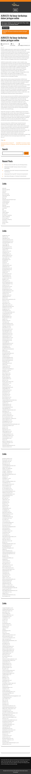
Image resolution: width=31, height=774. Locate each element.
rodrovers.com (5, 302)
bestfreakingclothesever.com (9, 707)
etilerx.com (4, 350)
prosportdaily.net (6, 377)
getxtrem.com (5, 677)
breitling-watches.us (7, 472)
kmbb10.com (5, 676)
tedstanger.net (5, 361)
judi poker (4, 196)
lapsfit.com (4, 319)
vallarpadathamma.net (7, 652)
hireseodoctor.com (6, 317)
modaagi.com (5, 509)
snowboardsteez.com (7, 671)
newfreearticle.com (7, 664)
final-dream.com (6, 373)
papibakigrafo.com (6, 570)
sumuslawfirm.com (6, 710)
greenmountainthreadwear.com (10, 713)
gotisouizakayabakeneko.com (9, 640)
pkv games (5, 213)
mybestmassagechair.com (8, 553)
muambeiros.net (6, 532)
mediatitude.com (6, 482)
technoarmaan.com (7, 422)
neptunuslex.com (6, 467)
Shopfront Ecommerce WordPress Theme (13, 770)
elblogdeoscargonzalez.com (9, 536)
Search (5, 149)
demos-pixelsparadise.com (9, 481)
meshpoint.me (5, 642)
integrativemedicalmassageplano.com (11, 696)
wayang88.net (5, 342)
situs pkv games (6, 189)
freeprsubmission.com (7, 387)
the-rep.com (5, 498)
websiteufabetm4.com (7, 343)
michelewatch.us (6, 470)
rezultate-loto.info (6, 326)
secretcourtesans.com (7, 239)
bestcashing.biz (6, 528)
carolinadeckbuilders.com (8, 494)
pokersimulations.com (7, 323)
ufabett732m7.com (6, 383)
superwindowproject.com (8, 569)
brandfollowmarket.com (8, 721)
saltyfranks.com (6, 499)
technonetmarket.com (7, 360)
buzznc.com (5, 427)
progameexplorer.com (7, 434)
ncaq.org (4, 262)
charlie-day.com (6, 690)
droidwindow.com (6, 386)
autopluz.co (5, 477)
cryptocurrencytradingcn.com (9, 717)
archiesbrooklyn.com (7, 531)
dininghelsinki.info (6, 347)
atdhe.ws (4, 549)
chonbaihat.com (6, 535)
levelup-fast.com (6, 320)
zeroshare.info (5, 505)
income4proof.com (7, 256)
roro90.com (5, 619)
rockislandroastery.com (8, 435)
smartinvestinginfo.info (7, 357)
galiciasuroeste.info (7, 512)
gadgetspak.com (6, 315)
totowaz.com (5, 718)
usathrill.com (5, 403)
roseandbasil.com (6, 546)
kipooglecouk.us (6, 563)
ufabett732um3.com (7, 363)
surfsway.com (5, 293)
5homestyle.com (6, 596)
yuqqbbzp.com (6, 309)
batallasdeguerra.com (7, 514)
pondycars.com (6, 395)
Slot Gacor (6, 28)
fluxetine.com (5, 556)
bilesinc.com (5, 506)
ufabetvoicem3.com (7, 339)
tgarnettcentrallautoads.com (9, 474)
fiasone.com (5, 686)
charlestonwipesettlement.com (9, 720)
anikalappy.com (6, 346)
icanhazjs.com (5, 572)
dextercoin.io (5, 593)
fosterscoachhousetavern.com (9, 659)
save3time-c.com (6, 478)
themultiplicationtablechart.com (9, 590)
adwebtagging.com (7, 725)
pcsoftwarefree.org (7, 269)
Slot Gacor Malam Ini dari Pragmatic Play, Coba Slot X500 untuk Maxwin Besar (15, 23)
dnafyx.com (5, 272)
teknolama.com (6, 654)
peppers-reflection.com (8, 740)
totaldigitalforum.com (7, 421)
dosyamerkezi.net (6, 487)
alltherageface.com (7, 431)
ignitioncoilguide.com (7, 441)
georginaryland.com (7, 545)
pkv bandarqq (5, 194)
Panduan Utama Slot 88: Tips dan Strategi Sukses (15, 164)
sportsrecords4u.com (7, 329)
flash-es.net (5, 700)
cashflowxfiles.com (6, 674)
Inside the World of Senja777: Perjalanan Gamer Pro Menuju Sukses (8, 144)
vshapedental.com (6, 404)
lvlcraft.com (5, 298)
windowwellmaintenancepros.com (10, 742)
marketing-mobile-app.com (9, 683)
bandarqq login (13, 764)
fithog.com (4, 542)
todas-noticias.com (7, 625)
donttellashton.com (6, 616)
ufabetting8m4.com (7, 332)
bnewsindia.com (6, 391)
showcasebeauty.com (7, 489)
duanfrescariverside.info (8, 349)
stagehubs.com (6, 235)
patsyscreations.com (7, 255)
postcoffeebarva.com (7, 647)
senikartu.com (5, 626)
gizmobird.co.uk (6, 463)
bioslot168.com (5, 444)
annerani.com (5, 501)
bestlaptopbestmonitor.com (9, 543)
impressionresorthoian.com (8, 705)
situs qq (4, 198)
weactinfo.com (5, 679)
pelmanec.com (6, 612)
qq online (4, 208)
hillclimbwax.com (6, 732)
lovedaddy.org (5, 694)
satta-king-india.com (7, 305)
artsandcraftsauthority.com (8, 445)
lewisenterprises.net (7, 268)
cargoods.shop (6, 633)
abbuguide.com (6, 281)
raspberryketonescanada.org (9, 400)
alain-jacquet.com (6, 639)
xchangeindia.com (6, 412)
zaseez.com (5, 249)
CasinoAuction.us (6, 562)
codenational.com (6, 432)
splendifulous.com (6, 327)
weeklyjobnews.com (7, 723)
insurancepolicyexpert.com (8, 491)
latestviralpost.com (6, 663)
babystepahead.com (7, 728)
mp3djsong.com (6, 464)
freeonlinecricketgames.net (8, 526)
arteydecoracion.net (7, 541)
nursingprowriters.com (7, 711)
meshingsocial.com (7, 680)
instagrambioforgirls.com (8, 673)
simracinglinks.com (6, 485)
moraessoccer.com (7, 518)
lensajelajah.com (6, 259)
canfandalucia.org (6, 405)
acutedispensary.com (7, 714)
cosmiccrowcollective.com (8, 637)
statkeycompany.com (7, 492)
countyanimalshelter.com (8, 724)
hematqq (24, 762)
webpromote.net (6, 538)
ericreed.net (5, 555)
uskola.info (4, 364)
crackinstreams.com (7, 313)
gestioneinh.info (6, 376)
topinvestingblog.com (7, 495)
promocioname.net (7, 524)
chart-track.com (6, 521)
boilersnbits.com (6, 662)
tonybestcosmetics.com (8, 425)
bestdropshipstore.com (7, 290)
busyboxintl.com (6, 644)
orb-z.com (4, 657)
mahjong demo (6, 201)
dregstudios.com (6, 515)
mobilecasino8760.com (7, 558)
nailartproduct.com (6, 295)
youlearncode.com (6, 278)
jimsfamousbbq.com (7, 458)
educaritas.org (5, 258)
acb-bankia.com (6, 698)
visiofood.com (5, 384)
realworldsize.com (6, 653)
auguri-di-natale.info (7, 468)
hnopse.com (5, 734)
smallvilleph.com (6, 511)
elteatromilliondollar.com (8, 649)
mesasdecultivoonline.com (8, 660)
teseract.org (5, 380)
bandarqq (4, 221)
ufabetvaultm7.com (6, 336)
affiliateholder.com (6, 744)
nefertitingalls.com (6, 254)
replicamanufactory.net (7, 325)
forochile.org (5, 519)
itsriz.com (4, 632)
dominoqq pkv (5, 202)
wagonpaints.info (6, 366)
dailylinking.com (6, 271)
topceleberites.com (7, 330)
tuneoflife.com (5, 741)
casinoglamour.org (6, 592)
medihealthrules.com (7, 401)
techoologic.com (6, 398)
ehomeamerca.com (7, 286)
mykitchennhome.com (7, 565)
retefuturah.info (6, 356)
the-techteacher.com (7, 417)
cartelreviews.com (6, 292)
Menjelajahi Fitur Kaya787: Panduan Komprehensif (16, 174)
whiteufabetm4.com (7, 344)
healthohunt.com (6, 354)
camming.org (5, 244)
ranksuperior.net (6, 727)
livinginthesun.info (6, 630)
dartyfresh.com (6, 266)
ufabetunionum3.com (7, 333)
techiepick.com (6, 393)
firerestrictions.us (6, 529)
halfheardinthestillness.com (8, 552)
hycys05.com (5, 669)
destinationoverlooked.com (8, 730)
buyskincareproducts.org (8, 586)
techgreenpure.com (7, 289)
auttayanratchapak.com (8, 646)
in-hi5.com (4, 622)
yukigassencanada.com (8, 306)
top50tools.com (6, 497)
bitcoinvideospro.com (7, 636)
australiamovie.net (6, 461)
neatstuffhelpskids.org (7, 516)
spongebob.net (6, 643)
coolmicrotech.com (7, 414)
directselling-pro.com (7, 437)
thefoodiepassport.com (8, 567)
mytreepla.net (5, 322)
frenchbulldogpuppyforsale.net (9, 587)
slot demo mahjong (7, 215)
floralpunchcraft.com (7, 684)
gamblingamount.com (7, 731)
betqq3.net (4, 559)
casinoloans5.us (6, 560)
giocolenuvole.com (6, 273)
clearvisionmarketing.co (8, 368)
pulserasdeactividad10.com (8, 579)
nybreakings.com (6, 408)
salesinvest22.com (6, 378)
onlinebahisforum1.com (7, 241)
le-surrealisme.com (7, 488)
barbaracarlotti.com (7, 580)
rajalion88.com (5, 245)
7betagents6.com (6, 310)
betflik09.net (5, 261)
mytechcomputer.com (7, 442)
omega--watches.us (7, 471)
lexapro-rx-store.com (7, 584)
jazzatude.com (5, 502)
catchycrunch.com (6, 251)
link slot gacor (5, 218)
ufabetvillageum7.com (7, 337)
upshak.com (5, 701)
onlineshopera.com (7, 265)
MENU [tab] (15, 10)
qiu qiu (3, 223)
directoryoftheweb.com (7, 615)
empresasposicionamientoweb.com (11, 424)
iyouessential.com (6, 275)
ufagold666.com (6, 388)
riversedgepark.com (7, 248)
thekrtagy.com (5, 411)
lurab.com (4, 439)
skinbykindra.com (6, 429)
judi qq (3, 192)
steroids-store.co (6, 539)
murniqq (19, 762)
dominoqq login (7, 761)
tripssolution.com (6, 303)
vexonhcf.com (5, 480)
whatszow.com (5, 285)
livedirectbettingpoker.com (8, 691)
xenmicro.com (5, 264)
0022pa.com (5, 504)
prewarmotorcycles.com (8, 484)
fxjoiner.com (5, 428)
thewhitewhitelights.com (8, 548)
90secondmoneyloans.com (8, 299)
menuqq (3, 759)
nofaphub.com (5, 252)
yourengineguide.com (7, 407)
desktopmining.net (6, 582)
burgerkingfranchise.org (8, 650)
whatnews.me (5, 371)
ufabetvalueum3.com (7, 334)
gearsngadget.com (7, 316)
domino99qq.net (6, 613)
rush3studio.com (6, 618)
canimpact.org (5, 573)
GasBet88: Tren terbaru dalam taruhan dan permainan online (23, 143)
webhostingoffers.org (7, 283)
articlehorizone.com (7, 307)
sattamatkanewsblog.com (8, 715)
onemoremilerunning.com (8, 670)
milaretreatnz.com (6, 508)
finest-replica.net (6, 374)
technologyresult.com (7, 282)
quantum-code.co (6, 370)
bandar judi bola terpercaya (9, 199)
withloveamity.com (6, 276)
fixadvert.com (5, 475)
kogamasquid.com (6, 589)
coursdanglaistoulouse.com (9, 465)
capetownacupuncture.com (9, 635)
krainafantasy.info (6, 623)
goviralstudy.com (6, 575)
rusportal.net (5, 627)
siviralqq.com (5, 704)
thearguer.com (5, 681)
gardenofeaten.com (7, 667)
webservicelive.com (7, 446)
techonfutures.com (6, 397)
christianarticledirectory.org (8, 594)
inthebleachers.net (6, 583)
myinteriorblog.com (7, 390)
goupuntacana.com (7, 247)
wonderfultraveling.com (8, 522)
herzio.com (5, 620)
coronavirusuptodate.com (8, 312)
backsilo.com (5, 703)
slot (4, 140)
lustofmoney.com (6, 737)
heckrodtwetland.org (7, 550)
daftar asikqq (5, 212)
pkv (3, 209)
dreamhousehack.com (7, 415)
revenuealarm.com (6, 438)
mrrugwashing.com (7, 697)
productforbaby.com (7, 656)
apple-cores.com (6, 577)
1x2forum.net (5, 237)
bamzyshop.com (6, 394)
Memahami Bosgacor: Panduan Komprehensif (15, 176)
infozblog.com (5, 533)
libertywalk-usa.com (7, 460)
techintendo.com (6, 288)
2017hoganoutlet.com (7, 610)
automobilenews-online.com (9, 418)
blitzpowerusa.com (6, 666)
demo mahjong (6, 216)
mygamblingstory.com (7, 608)
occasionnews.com (7, 735)
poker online (5, 204)
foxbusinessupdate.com (8, 693)
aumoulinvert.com (6, 566)
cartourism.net (5, 576)
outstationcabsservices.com (9, 410)
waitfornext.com (6, 367)
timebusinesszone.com (7, 738)
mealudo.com (5, 688)
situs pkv (4, 188)
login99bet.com (6, 238)
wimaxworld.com (6, 525)
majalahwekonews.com (8, 609)
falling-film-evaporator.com (9, 708)
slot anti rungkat (12, 762)
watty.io (4, 629)
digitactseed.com (6, 296)
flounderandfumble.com (8, 353)
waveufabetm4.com (7, 340)
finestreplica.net (6, 351)
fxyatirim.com (5, 279)
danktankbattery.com (7, 687)
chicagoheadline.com (7, 242)
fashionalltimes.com (7, 420)
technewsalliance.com (7, 359)
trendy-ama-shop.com (7, 381)
